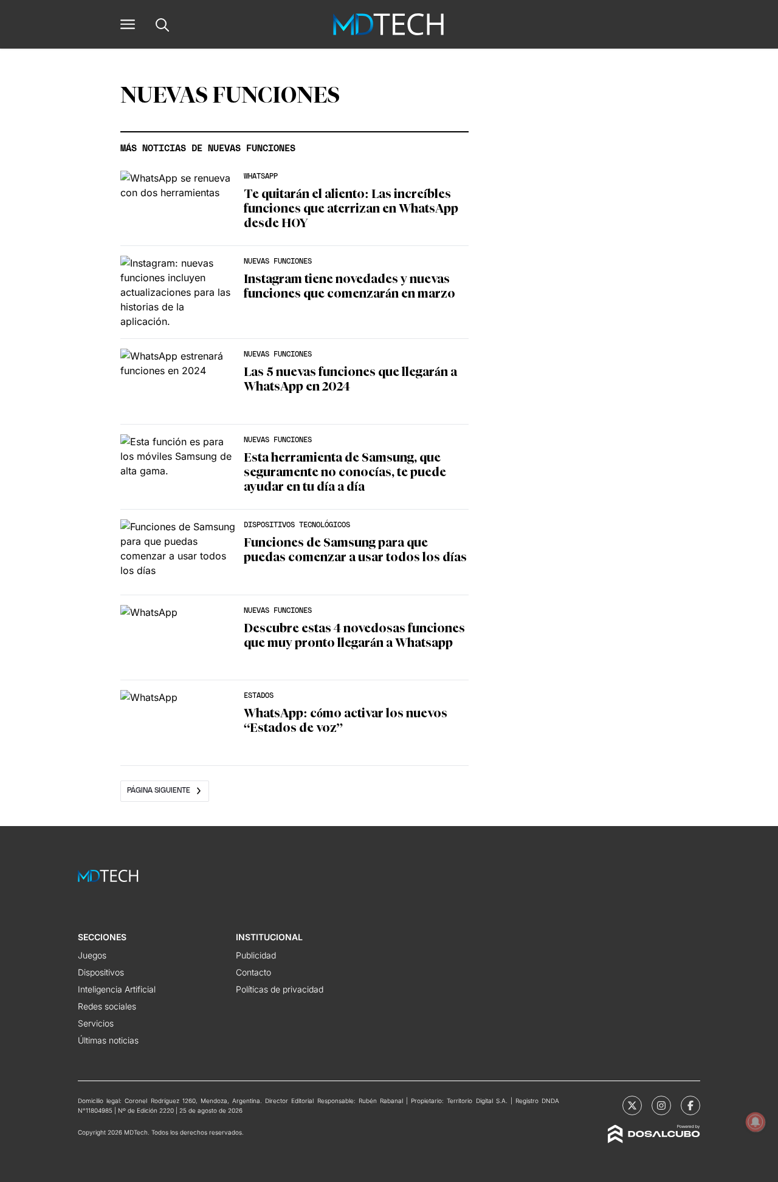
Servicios (96, 1023)
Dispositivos (101, 972)
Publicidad (256, 955)
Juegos (92, 955)
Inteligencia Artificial (117, 989)
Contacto (253, 972)
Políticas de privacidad (279, 989)
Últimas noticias (108, 1040)
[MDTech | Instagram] (661, 1105)
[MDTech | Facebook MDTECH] (690, 1105)
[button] (127, 24)
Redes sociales (107, 1006)
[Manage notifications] (755, 1122)
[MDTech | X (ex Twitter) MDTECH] (632, 1105)
